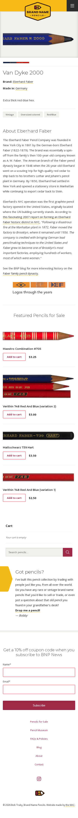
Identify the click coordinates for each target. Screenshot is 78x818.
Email (6, 681)
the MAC (70, 805)
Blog (39, 747)
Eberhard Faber (23, 81)
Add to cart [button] (14, 357)
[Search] (67, 552)
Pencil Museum (39, 730)
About (39, 756)
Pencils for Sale (39, 721)
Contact (39, 764)
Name (7, 664)
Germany (21, 88)
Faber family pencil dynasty (20, 273)
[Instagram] (39, 779)
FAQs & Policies (39, 738)
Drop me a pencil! (27, 610)
